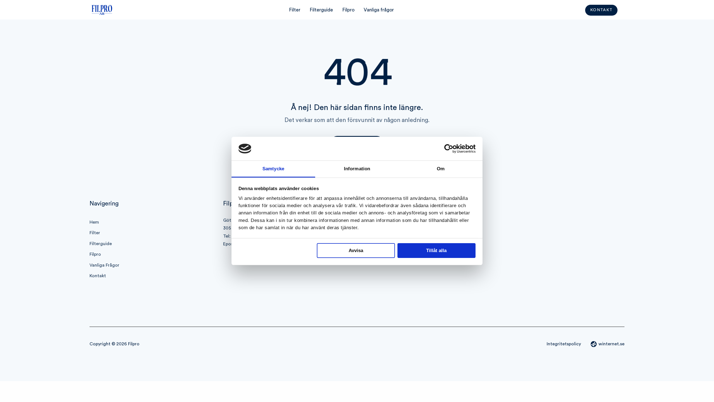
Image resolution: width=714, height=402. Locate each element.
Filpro (348, 10)
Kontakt (601, 10)
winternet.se (611, 344)
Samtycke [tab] (273, 168)
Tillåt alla (436, 250)
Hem (94, 222)
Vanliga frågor (379, 10)
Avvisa (356, 250)
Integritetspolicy (564, 344)
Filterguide (321, 10)
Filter (294, 10)
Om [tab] (441, 168)
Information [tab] (357, 168)
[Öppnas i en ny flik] (451, 148)
